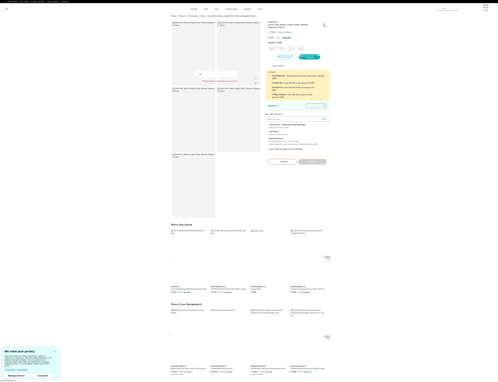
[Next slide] (327, 257)
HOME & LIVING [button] (231, 9)
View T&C (320, 76)
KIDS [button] (217, 9)
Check (324, 119)
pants (203, 16)
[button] (54, 351)
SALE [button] (260, 9)
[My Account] (469, 8)
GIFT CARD (24, 1)
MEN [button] (206, 9)
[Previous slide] (171, 257)
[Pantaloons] (11, 9)
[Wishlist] (461, 8)
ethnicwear (193, 16)
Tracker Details (22, 370)
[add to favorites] (203, 283)
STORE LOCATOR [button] (37, 1)
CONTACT (65, 1)
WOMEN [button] (194, 9)
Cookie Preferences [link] (8, 381)
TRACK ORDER (52, 1)
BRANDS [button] (247, 9)
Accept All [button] (43, 376)
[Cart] (476, 8)
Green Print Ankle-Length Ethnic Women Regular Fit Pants (232, 16)
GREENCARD (12, 1)
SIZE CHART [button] (278, 66)
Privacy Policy (10, 370)
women (182, 16)
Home (173, 16)
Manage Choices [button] (16, 376)
